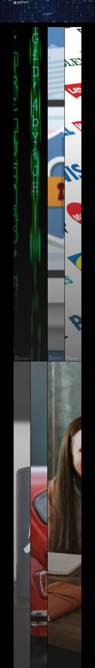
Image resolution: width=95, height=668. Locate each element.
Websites (51, 356)
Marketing (68, 356)
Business (17, 356)
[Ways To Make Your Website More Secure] (56, 194)
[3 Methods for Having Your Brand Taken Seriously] (73, 194)
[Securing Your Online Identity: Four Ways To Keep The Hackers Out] (30, 194)
